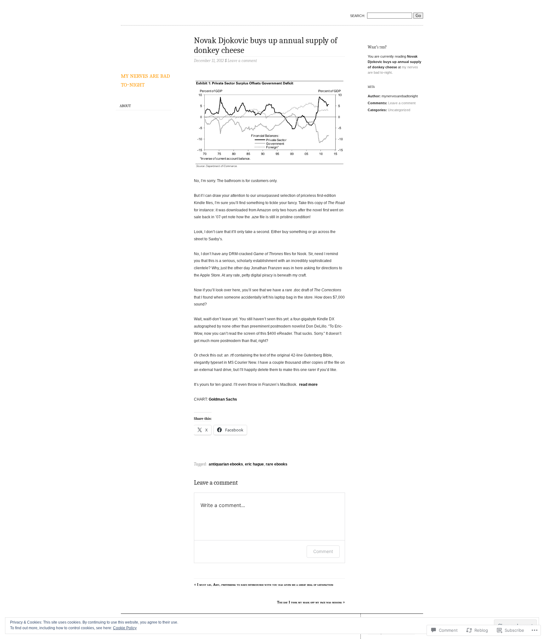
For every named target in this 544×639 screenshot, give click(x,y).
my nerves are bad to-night (145, 79)
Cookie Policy (125, 628)
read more (308, 384)
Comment (323, 551)
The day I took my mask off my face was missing (309, 602)
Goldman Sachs (223, 399)
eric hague (254, 464)
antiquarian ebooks (226, 464)
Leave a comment (402, 103)
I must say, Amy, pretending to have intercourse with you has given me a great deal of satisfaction (265, 584)
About (125, 106)
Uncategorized (399, 110)
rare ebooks (276, 464)
